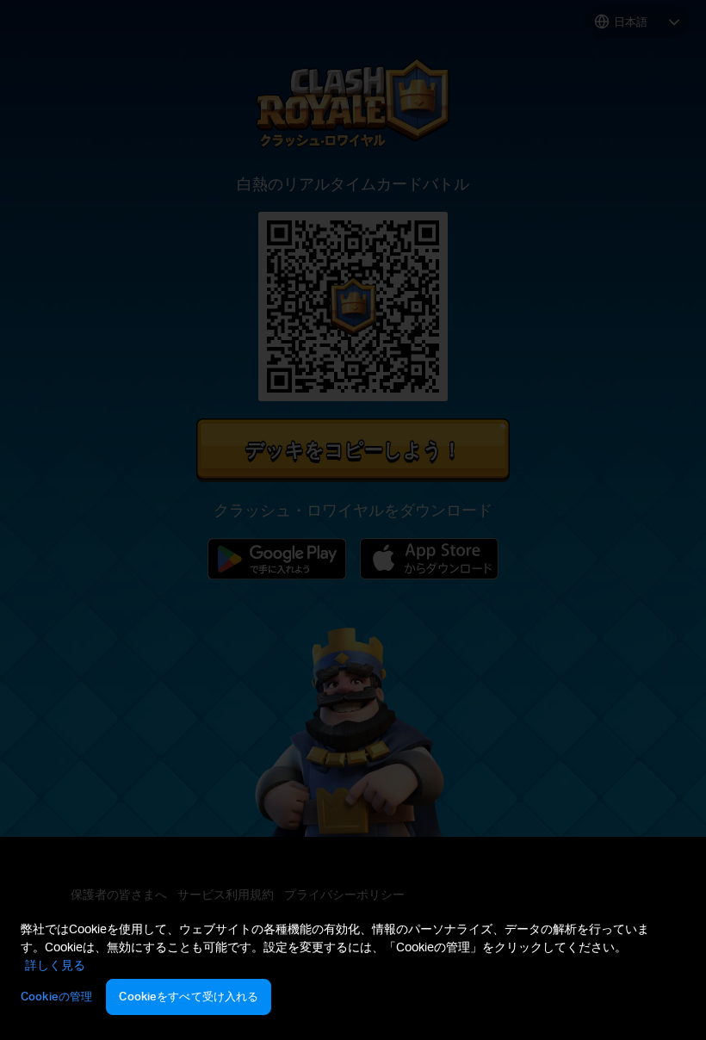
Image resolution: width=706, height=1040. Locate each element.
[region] (353, 970)
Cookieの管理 (56, 996)
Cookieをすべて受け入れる (188, 996)
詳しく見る (55, 964)
